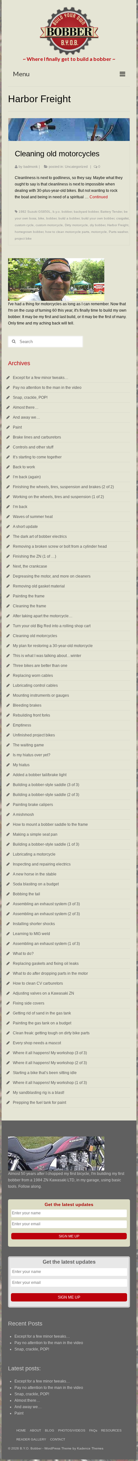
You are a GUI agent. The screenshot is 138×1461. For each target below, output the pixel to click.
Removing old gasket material (39, 586)
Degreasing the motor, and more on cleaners (52, 576)
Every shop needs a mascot (37, 1043)
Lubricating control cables (35, 685)
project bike (23, 238)
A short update (25, 526)
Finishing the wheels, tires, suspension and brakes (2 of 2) (63, 487)
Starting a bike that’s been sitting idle (45, 1073)
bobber (51, 218)
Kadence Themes (90, 1448)
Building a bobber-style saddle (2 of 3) (46, 794)
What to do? (23, 953)
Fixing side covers (28, 1003)
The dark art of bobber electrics (40, 536)
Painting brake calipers (33, 804)
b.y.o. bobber (62, 211)
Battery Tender (111, 211)
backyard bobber (86, 211)
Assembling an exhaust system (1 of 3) (46, 943)
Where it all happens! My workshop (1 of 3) (50, 1082)
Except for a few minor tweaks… (40, 377)
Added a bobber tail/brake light (39, 775)
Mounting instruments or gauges (41, 695)
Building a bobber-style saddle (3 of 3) (46, 785)
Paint (17, 427)
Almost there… (26, 407)
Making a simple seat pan (35, 834)
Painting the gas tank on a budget (42, 1023)
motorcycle (99, 232)
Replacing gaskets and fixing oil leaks (46, 963)
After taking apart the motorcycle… (43, 616)
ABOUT (35, 1430)
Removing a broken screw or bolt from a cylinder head (60, 546)
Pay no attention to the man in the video (47, 387)
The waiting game (28, 745)
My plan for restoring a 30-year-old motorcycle (53, 646)
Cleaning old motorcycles (35, 636)
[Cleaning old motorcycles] (69, 129)
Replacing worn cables (33, 675)
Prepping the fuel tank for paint (39, 1102)
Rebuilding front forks (31, 715)
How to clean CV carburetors (38, 983)
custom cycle (24, 225)
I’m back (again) (27, 477)
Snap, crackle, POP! (30, 397)
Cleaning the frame (29, 606)
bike (41, 218)
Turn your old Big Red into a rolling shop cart (52, 626)
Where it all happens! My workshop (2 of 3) (50, 1063)
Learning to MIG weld (31, 934)
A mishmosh (23, 814)
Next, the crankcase (30, 566)
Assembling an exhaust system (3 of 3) (46, 904)
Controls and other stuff (33, 447)
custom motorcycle (49, 225)
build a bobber (69, 218)
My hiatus (21, 765)
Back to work (24, 467)
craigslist (122, 218)
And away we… (26, 417)
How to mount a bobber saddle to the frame (50, 824)
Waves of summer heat (33, 516)
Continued (99, 197)
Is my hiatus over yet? (31, 755)
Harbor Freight (117, 225)
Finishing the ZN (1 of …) (34, 556)
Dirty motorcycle (76, 225)
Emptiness (22, 725)
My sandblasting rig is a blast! (38, 1092)
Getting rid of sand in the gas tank (42, 1013)
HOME (21, 1430)
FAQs (93, 1430)
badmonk (30, 166)
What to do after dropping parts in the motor (50, 973)
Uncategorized (76, 166)
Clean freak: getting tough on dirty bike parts (51, 1033)
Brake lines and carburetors (37, 437)
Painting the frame (29, 596)
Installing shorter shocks (34, 924)
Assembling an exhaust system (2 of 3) (46, 914)
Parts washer (118, 232)
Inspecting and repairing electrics (42, 864)
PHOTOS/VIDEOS (71, 1430)
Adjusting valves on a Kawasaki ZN (43, 993)
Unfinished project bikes (34, 735)
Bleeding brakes (27, 705)
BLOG (49, 1430)
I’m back (20, 507)
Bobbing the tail (26, 894)
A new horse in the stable (34, 874)
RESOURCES (111, 1430)
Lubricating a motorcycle (34, 854)
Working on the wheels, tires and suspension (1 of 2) (58, 497)
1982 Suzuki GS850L (35, 211)
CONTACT (57, 1439)
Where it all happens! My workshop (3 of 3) (50, 1053)
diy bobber (97, 225)
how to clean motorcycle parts (67, 232)
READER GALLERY (31, 1439)
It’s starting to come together (37, 457)
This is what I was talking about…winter (47, 655)
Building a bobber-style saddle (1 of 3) (46, 844)
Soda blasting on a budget (36, 884)
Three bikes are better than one (40, 665)
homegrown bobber (29, 232)
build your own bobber (98, 218)
